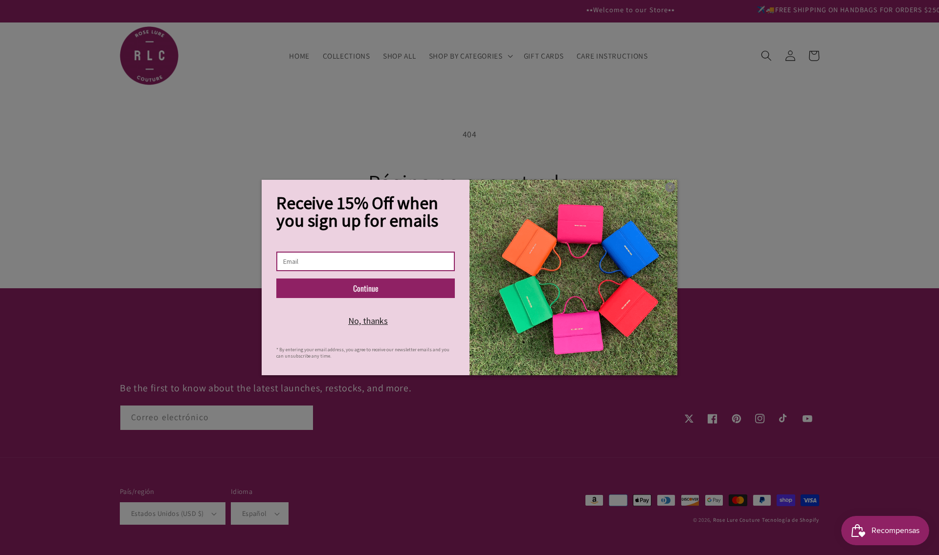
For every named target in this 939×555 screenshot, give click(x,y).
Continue (366, 288)
